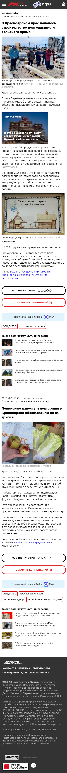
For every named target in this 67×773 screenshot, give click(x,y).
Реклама (24, 668)
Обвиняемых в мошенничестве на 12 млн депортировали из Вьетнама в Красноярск (36, 624)
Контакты (9, 668)
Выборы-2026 (41, 668)
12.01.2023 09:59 (10, 12)
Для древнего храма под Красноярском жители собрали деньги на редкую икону (38, 381)
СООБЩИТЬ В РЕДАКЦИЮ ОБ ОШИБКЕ (25, 672)
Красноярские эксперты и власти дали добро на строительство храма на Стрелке (38, 351)
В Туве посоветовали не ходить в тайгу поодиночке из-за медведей (34, 644)
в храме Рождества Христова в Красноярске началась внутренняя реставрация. (26, 275)
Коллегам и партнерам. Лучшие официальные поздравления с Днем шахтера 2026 (37, 614)
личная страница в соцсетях (45, 237)
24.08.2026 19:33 (10, 398)
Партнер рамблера (29, 758)
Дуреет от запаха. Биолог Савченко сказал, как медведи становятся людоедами (38, 634)
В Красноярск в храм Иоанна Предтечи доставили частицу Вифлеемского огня (34, 341)
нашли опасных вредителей (32, 542)
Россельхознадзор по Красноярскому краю (26, 465)
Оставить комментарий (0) (34, 302)
